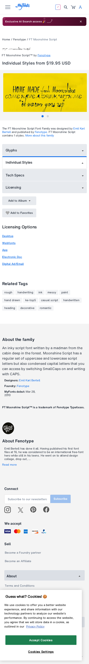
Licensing (13, 187)
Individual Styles (19, 162)
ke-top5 (30, 300)
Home (6, 39)
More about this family (39, 135)
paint (64, 292)
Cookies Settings (41, 651)
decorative (27, 308)
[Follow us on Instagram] (9, 509)
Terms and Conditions (20, 586)
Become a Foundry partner (23, 553)
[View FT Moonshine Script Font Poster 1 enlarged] (45, 94)
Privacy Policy (35, 626)
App (5, 250)
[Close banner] (81, 21)
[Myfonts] (23, 9)
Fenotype (19, 39)
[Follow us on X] (22, 509)
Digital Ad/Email (13, 264)
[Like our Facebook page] (48, 509)
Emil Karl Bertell (29, 380)
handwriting (25, 292)
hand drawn (12, 300)
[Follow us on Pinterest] (35, 509)
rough (8, 292)
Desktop (7, 236)
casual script (49, 300)
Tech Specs (15, 175)
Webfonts (9, 243)
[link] (73, 7)
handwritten (71, 300)
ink (40, 292)
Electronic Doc (12, 257)
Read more (9, 464)
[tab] (42, 116)
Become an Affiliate (18, 561)
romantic (45, 308)
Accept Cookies (40, 640)
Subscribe (60, 499)
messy (52, 292)
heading (9, 308)
